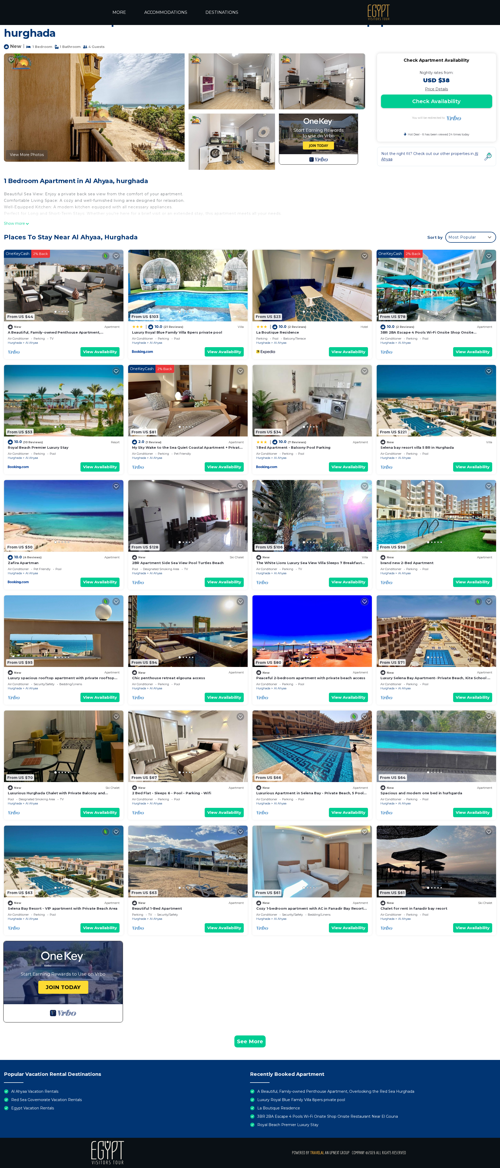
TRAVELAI (316, 1152)
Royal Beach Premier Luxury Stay (38, 447)
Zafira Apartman (23, 563)
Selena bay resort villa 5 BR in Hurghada (417, 447)
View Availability (100, 351)
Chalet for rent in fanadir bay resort (413, 908)
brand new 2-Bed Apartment (407, 563)
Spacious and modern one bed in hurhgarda (421, 793)
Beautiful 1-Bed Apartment (157, 908)
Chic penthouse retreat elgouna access (168, 678)
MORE (119, 12)
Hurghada (15, 343)
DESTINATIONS (221, 12)
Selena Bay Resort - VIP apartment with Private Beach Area (62, 908)
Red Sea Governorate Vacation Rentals (46, 1099)
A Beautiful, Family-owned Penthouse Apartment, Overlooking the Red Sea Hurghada (335, 1091)
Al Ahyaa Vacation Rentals (34, 1091)
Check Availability (436, 101)
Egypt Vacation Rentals (32, 1108)
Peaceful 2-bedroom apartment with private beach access (310, 678)
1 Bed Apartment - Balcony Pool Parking (293, 447)
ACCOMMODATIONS (165, 12)
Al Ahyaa (32, 343)
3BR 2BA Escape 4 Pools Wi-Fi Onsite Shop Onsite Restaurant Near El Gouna (327, 1116)
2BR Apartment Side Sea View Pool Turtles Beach (178, 563)
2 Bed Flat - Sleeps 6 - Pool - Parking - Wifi (171, 793)
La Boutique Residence (277, 332)
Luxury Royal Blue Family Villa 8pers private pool (177, 332)
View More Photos (27, 154)
